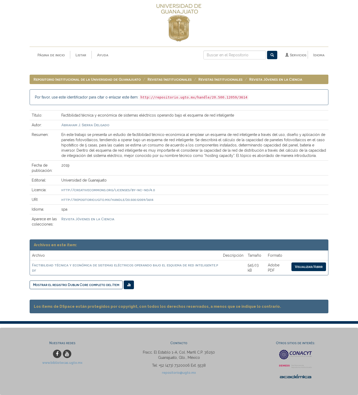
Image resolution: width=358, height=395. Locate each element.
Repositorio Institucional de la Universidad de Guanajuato (87, 79)
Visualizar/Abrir (309, 266)
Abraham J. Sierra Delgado (85, 125)
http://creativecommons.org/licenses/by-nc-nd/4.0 (108, 190)
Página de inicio (51, 55)
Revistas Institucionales (170, 79)
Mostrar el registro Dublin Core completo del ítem (76, 285)
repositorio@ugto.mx (179, 373)
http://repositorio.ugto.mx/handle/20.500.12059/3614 (107, 199)
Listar (80, 55)
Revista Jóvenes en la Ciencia (275, 79)
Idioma (318, 55)
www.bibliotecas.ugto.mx (62, 363)
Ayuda (102, 55)
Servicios (297, 55)
